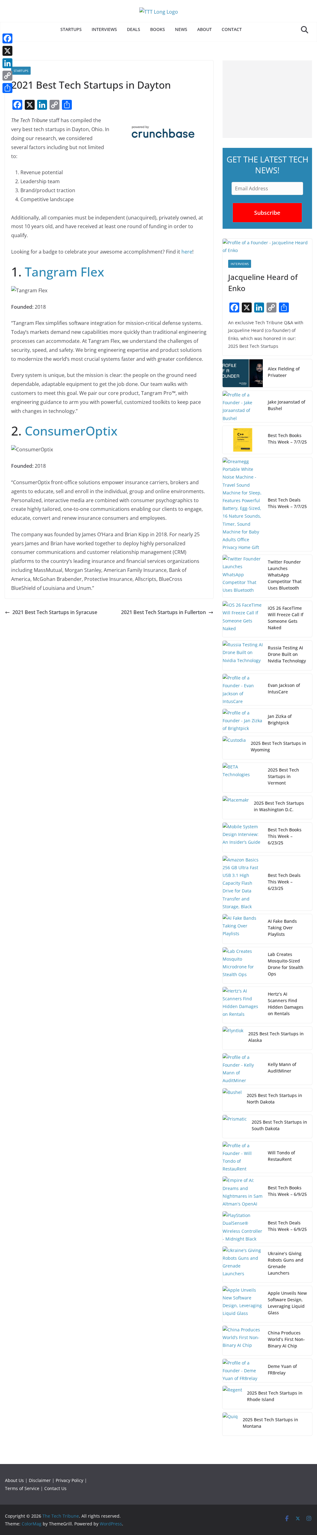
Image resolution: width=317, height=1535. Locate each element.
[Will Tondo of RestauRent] (243, 1157)
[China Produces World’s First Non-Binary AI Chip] (243, 1340)
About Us (14, 1480)
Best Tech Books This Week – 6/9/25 (287, 1191)
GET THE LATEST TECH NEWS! (267, 165)
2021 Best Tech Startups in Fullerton (163, 612)
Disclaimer (40, 1480)
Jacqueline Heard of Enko (262, 282)
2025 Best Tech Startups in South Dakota (279, 1125)
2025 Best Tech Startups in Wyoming (278, 746)
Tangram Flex (64, 271)
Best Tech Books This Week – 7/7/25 (287, 438)
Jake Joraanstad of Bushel (286, 405)
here (186, 251)
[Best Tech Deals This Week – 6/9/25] (243, 1227)
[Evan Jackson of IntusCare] (243, 689)
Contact (232, 29)
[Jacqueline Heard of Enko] (267, 246)
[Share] (7, 88)
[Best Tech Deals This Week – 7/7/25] (243, 504)
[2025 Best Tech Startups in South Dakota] (235, 1126)
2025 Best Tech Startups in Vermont (283, 776)
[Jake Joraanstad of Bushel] (243, 406)
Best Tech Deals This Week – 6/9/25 (287, 1226)
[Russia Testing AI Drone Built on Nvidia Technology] (243, 655)
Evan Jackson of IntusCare (284, 688)
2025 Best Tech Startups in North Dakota (274, 1098)
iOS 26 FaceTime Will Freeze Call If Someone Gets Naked (285, 617)
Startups (71, 29)
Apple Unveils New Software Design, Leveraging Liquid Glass (287, 1303)
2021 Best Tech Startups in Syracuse (54, 612)
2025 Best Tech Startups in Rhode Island (274, 1396)
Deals (133, 29)
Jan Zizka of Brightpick (280, 719)
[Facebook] (7, 38)
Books (157, 29)
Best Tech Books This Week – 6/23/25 (285, 836)
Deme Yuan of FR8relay (282, 1369)
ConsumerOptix (71, 430)
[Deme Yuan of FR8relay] (243, 1370)
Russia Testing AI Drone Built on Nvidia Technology (287, 654)
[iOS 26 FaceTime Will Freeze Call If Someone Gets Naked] (243, 619)
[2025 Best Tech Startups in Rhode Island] (232, 1397)
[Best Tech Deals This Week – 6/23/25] (243, 883)
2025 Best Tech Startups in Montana (270, 1423)
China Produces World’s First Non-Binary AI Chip (286, 1339)
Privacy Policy (69, 1480)
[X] (7, 51)
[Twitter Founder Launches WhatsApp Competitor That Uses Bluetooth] (243, 576)
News (181, 29)
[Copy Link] (7, 75)
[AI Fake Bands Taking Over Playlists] (243, 929)
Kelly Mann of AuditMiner (282, 1067)
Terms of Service (22, 1488)
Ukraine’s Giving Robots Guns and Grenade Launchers (285, 1263)
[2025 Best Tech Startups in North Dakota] (232, 1099)
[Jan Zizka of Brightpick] (243, 720)
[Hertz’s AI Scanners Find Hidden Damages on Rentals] (243, 1005)
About (204, 29)
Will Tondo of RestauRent (281, 1156)
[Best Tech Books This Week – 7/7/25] (243, 440)
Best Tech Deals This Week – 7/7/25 (287, 503)
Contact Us (55, 1488)
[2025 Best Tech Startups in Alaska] (233, 1038)
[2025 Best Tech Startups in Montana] (230, 1424)
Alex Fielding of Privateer (284, 372)
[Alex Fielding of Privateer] (243, 373)
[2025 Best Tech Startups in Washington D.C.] (236, 807)
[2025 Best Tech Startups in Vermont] (243, 777)
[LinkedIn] (7, 63)
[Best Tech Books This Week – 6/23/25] (243, 837)
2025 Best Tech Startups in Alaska (276, 1037)
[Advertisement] (267, 99)
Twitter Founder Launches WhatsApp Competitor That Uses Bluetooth (285, 575)
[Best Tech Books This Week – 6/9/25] (243, 1192)
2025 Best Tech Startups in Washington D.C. (279, 806)
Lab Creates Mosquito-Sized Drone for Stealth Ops (285, 964)
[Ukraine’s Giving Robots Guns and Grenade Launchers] (243, 1264)
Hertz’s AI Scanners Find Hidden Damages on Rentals (285, 1003)
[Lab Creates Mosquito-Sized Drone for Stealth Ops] (243, 965)
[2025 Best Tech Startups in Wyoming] (234, 747)
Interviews (104, 29)
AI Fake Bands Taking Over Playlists (282, 927)
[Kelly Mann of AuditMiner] (243, 1069)
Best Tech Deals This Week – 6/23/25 (284, 881)
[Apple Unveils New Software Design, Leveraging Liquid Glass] (243, 1304)
